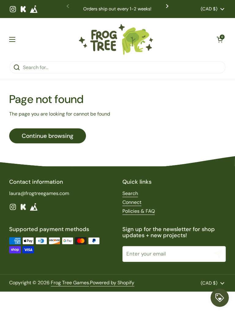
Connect (131, 202)
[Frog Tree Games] (116, 39)
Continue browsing (47, 136)
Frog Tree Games (70, 282)
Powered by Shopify (112, 282)
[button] (220, 39)
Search (130, 193)
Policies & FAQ (138, 211)
